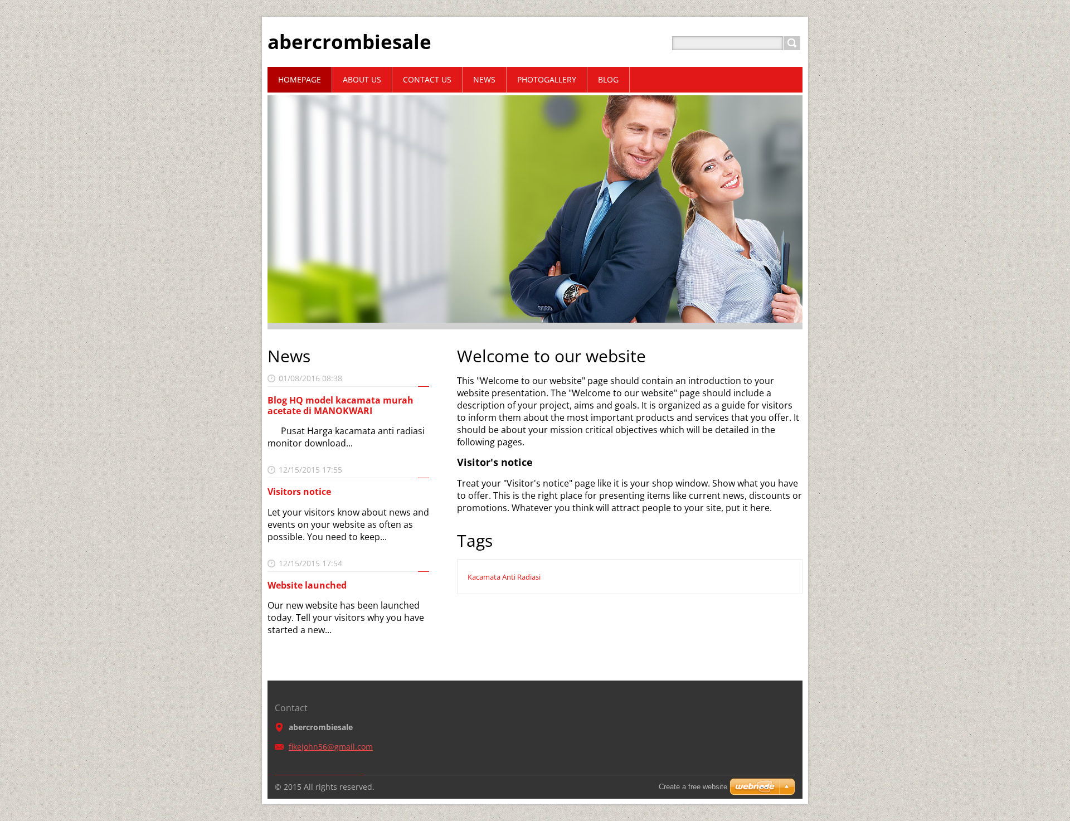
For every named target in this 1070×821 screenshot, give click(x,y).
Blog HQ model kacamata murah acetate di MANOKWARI (341, 405)
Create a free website (693, 787)
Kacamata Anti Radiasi (504, 577)
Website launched (307, 585)
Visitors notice (299, 491)
